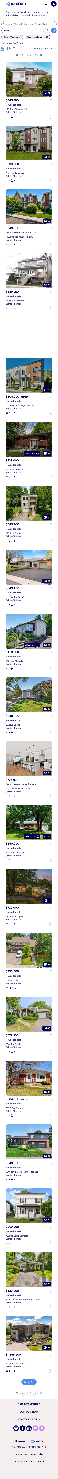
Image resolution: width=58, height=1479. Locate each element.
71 (49, 900)
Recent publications (43, 48)
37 (49, 93)
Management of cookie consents (29, 1461)
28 (49, 284)
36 (49, 1283)
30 (49, 1156)
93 (49, 772)
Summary (14, 48)
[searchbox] (27, 24)
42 (49, 964)
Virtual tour (30, 453)
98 (48, 1347)
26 (49, 645)
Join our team (29, 1411)
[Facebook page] (22, 1428)
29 (49, 1219)
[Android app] (42, 1428)
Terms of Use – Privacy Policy (29, 1454)
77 (49, 389)
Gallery (2, 48)
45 (48, 517)
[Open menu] (2, 4)
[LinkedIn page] (29, 1428)
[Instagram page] (16, 1428)
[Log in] (54, 4)
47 (49, 836)
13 (49, 709)
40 (48, 157)
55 (48, 581)
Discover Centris (29, 1404)
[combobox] (29, 24)
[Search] (46, 3)
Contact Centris (29, 1419)
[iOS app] (35, 1428)
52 (49, 221)
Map (8, 48)
